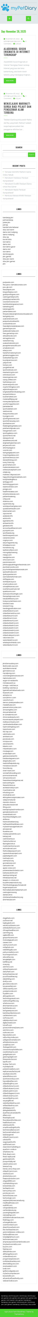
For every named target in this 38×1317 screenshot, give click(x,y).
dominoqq (23, 1296)
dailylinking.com (9, 979)
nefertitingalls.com (10, 950)
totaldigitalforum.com (11, 1237)
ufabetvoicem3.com (10, 1096)
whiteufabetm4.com (10, 1105)
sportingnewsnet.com (11, 419)
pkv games (7, 256)
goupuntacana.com (10, 938)
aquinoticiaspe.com (10, 389)
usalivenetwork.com (10, 319)
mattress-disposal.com (11, 475)
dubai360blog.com (10, 460)
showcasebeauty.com (11, 717)
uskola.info (7, 1140)
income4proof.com (10, 955)
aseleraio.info (8, 516)
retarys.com (7, 350)
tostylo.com (7, 365)
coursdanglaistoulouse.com (13, 676)
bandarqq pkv (8, 218)
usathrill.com (7, 1205)
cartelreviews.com (10, 1015)
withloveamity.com (10, 989)
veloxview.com (8, 638)
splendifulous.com (10, 1076)
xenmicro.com (8, 967)
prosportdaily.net (9, 1161)
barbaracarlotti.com (10, 873)
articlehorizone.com (10, 1042)
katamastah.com (9, 511)
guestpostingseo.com (11, 294)
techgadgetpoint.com (11, 453)
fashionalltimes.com (10, 1234)
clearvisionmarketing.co (11, 1147)
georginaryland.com (10, 812)
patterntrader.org (9, 496)
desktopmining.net (10, 875)
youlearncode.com (10, 991)
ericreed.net (7, 829)
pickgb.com (7, 489)
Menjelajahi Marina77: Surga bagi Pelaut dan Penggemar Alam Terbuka (17, 108)
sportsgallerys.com (10, 433)
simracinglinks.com (10, 710)
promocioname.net (10, 775)
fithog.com (7, 807)
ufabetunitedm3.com (11, 623)
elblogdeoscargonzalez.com (13, 797)
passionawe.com (9, 562)
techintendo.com (9, 1008)
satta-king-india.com (10, 1037)
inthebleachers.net (10, 878)
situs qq (6, 237)
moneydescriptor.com (11, 402)
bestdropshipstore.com (11, 1013)
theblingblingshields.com (12, 426)
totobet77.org (8, 606)
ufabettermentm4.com (11, 613)
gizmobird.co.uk (9, 671)
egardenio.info (8, 521)
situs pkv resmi (8, 259)
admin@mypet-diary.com (12, 41)
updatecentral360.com (11, 509)
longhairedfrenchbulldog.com (14, 392)
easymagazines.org (10, 543)
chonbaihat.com (9, 795)
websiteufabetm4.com (11, 1103)
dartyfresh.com (8, 972)
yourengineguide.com (11, 1213)
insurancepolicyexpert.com (13, 719)
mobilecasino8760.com (12, 834)
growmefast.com (9, 465)
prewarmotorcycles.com (12, 707)
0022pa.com (7, 741)
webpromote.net (9, 800)
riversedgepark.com (10, 940)
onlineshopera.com (10, 969)
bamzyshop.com (9, 1191)
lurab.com (6, 1269)
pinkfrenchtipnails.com (11, 428)
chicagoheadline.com (11, 930)
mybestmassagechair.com (13, 827)
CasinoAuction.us (9, 841)
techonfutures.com (10, 1196)
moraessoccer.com (10, 766)
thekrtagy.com (8, 1220)
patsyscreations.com (11, 952)
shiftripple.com (8, 579)
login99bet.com (9, 923)
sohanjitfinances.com (11, 587)
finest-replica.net (9, 1157)
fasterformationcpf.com (12, 353)
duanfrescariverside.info (12, 1113)
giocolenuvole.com (10, 984)
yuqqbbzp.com (8, 1045)
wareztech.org (8, 341)
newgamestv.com (9, 431)
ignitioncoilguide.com (11, 1271)
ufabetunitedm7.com (11, 625)
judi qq (5, 225)
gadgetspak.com (9, 1054)
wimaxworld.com (9, 778)
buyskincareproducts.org (12, 883)
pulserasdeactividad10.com (13, 870)
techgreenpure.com (10, 1011)
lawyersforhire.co (9, 394)
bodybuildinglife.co (10, 479)
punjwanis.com (8, 282)
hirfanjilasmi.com (9, 545)
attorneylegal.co (9, 448)
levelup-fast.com (9, 1064)
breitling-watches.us (10, 688)
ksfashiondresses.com (11, 494)
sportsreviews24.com (11, 458)
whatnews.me (8, 1152)
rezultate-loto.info (9, 1074)
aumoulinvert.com (9, 848)
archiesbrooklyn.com (10, 788)
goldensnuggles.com (11, 355)
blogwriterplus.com (10, 292)
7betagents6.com (9, 1047)
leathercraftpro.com (10, 550)
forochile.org (7, 768)
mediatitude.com (9, 705)
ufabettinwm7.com (10, 618)
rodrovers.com (8, 1032)
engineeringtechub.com (11, 443)
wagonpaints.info (9, 1142)
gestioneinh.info (9, 1159)
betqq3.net (7, 836)
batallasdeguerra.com (11, 758)
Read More (9, 79)
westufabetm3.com (10, 640)
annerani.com (8, 737)
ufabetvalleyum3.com (11, 635)
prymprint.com (8, 531)
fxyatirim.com (8, 993)
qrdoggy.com (8, 482)
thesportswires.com (10, 414)
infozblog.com (8, 792)
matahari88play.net (10, 399)
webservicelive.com (10, 1281)
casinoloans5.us (9, 839)
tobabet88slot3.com (10, 599)
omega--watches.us (10, 685)
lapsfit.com (7, 1062)
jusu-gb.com (7, 287)
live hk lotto (7, 239)
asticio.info (7, 518)
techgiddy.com (8, 316)
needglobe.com (9, 557)
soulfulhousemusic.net (11, 589)
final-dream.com (9, 1154)
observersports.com (10, 384)
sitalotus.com (8, 501)
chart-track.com (9, 771)
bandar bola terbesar (10, 227)
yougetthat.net (8, 367)
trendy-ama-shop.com (11, 1169)
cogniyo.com (8, 540)
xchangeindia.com (9, 1222)
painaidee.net (8, 406)
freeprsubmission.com (11, 1178)
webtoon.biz (7, 411)
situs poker (32, 1304)
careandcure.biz (9, 538)
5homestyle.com (9, 900)
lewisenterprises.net (10, 974)
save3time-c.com (9, 698)
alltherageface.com (10, 1254)
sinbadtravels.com (10, 336)
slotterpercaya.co (9, 582)
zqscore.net (7, 513)
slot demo (7, 242)
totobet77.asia (8, 604)
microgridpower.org (10, 552)
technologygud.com (10, 484)
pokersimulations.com (11, 1069)
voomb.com (7, 450)
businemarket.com (10, 397)
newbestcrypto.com (10, 372)
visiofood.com (8, 1174)
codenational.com (9, 1256)
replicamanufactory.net (11, 1071)
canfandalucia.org (9, 1210)
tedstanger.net (8, 1135)
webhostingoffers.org (11, 1001)
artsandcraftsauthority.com (13, 1278)
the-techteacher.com (11, 1230)
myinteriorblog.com (10, 1183)
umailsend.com (8, 348)
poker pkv (6, 222)
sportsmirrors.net (9, 436)
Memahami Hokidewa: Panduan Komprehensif (15, 179)
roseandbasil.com (9, 814)
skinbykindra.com (9, 1251)
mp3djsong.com (9, 673)
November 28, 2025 (12, 39)
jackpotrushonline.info (11, 321)
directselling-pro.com (11, 1264)
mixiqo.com (7, 555)
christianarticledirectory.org (13, 897)
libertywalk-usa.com (10, 666)
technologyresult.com (11, 998)
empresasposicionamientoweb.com (16, 1242)
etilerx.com (7, 1115)
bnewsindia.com (9, 1186)
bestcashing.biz (8, 783)
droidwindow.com (9, 1176)
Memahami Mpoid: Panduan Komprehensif (14, 191)
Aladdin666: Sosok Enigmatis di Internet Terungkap (17, 52)
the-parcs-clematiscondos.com (15, 285)
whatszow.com (8, 1003)
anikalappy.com (9, 1108)
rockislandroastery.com (11, 1261)
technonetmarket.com (11, 1132)
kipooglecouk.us (9, 844)
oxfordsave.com (9, 375)
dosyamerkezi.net (9, 712)
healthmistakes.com (10, 492)
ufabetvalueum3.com (11, 1088)
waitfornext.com (9, 1144)
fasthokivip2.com (9, 382)
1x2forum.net (8, 920)
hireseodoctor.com (10, 1059)
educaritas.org (8, 957)
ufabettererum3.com (10, 611)
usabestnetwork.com (11, 343)
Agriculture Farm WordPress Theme (17, 1312)
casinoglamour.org (10, 892)
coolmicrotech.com (10, 1225)
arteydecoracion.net (10, 805)
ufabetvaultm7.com (10, 1091)
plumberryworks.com (11, 567)
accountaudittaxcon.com (12, 528)
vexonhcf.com (8, 700)
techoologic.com (9, 1198)
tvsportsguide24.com (11, 455)
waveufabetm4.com (10, 1098)
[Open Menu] (9, 18)
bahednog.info (8, 307)
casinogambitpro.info (11, 297)
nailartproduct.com (10, 1020)
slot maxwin (11, 1300)
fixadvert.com (8, 693)
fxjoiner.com (7, 1249)
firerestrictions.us (9, 785)
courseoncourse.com (11, 302)
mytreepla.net (8, 1067)
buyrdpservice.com (10, 360)
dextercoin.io (7, 895)
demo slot (7, 244)
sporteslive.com (9, 423)
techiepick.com (8, 1188)
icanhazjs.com (8, 858)
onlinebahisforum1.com (11, 928)
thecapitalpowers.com (11, 596)
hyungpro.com (8, 416)
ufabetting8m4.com (10, 1084)
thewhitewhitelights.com (12, 817)
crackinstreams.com (10, 1052)
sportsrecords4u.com (11, 1079)
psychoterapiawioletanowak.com (15, 569)
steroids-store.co (9, 802)
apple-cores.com (9, 868)
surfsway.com (8, 1018)
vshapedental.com (10, 1208)
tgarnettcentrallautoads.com (13, 690)
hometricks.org (8, 548)
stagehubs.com (8, 918)
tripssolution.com (9, 1035)
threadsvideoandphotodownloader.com (18, 314)
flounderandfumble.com (12, 1120)
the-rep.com (7, 732)
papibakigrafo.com (10, 856)
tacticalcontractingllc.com (12, 594)
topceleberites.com (10, 1081)
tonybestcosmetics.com (12, 1244)
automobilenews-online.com (13, 1232)
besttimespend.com (10, 535)
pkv (4, 264)
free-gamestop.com (10, 333)
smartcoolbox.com (10, 584)
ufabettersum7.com (10, 616)
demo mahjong (8, 235)
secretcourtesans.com (11, 925)
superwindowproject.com (12, 853)
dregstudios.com (9, 761)
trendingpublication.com (12, 608)
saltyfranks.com (9, 734)
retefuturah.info (8, 1125)
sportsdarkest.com (10, 409)
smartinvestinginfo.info (11, 1127)
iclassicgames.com (10, 377)
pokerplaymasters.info (11, 299)
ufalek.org (6, 472)
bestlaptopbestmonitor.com (13, 810)
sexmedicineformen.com (12, 577)
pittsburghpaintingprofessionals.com (16, 565)
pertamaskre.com (9, 311)
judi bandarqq (8, 220)
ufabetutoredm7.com (11, 633)
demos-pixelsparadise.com (13, 702)
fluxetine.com (8, 831)
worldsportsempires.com (12, 506)
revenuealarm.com (10, 1266)
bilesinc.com (7, 746)
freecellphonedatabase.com (13, 326)
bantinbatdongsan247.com (13, 304)
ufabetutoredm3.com (11, 630)
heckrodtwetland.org (10, 822)
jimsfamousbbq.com (10, 663)
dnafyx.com (7, 981)
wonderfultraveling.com (12, 773)
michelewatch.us (9, 683)
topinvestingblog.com (11, 727)
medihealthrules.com (11, 1203)
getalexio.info (8, 526)
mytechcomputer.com (11, 1273)
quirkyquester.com (10, 574)
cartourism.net (8, 866)
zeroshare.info (8, 744)
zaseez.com (7, 942)
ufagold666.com (9, 1181)
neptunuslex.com (9, 678)
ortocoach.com (8, 560)
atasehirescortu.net (10, 440)
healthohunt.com (9, 1122)
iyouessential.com (9, 986)
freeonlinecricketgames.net (13, 780)
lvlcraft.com (7, 1025)
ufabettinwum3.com (10, 621)
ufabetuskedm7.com (10, 628)
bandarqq (4, 1296)
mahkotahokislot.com (11, 467)
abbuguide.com (9, 996)
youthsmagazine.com (11, 404)
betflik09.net (7, 962)
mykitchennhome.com (11, 846)
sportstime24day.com (11, 421)
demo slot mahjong (10, 232)
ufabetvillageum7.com (11, 1093)
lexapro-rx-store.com (11, 880)
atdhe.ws (6, 819)
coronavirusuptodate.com (12, 1049)
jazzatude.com (8, 739)
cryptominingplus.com (11, 387)
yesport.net (7, 363)
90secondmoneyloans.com (13, 1028)
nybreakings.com (9, 1215)
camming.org (8, 933)
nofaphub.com (8, 947)
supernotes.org (8, 504)
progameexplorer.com (11, 1259)
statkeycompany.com (11, 722)
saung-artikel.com (9, 380)
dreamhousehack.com (11, 1227)
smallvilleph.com (9, 754)
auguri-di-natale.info (10, 681)
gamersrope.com (9, 329)
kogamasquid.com (10, 887)
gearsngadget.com (10, 1057)
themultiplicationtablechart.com (15, 890)
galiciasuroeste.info (10, 756)
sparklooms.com (9, 591)
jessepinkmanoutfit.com (12, 346)
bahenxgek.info (8, 309)
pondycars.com (9, 1193)
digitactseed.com (9, 1023)
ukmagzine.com (9, 338)
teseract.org (7, 1166)
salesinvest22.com (10, 1164)
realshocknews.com (10, 487)
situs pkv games (9, 261)
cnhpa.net (6, 499)
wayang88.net (8, 1101)
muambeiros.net (9, 790)
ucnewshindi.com (9, 324)
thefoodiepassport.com (12, 851)
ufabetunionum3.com (11, 1086)
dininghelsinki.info (9, 1110)
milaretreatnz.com (10, 749)
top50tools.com (9, 729)
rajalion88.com (8, 935)
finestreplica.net (9, 1118)
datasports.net (8, 438)
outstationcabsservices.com (13, 1217)
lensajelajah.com (9, 959)
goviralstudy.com (9, 863)
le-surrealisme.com (10, 715)
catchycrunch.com (10, 945)
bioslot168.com (8, 1276)
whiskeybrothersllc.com (12, 642)
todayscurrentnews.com (12, 601)
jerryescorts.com (9, 445)
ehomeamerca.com (10, 1006)
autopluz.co (7, 695)
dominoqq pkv (8, 254)
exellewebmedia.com (11, 331)
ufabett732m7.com (10, 1171)
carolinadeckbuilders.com (12, 724)
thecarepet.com (9, 290)
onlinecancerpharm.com (12, 470)
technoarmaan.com (10, 1239)
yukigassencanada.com (11, 1040)
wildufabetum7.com (10, 645)
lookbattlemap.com (10, 358)
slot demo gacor (9, 247)
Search (19, 147)
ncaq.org (6, 964)
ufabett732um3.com (10, 1137)
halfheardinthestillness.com (13, 824)
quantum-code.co (9, 1149)
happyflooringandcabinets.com (14, 477)
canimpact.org (8, 861)
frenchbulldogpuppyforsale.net (14, 885)
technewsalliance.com (11, 1130)
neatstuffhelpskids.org (11, 763)
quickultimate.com (10, 572)
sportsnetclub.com (10, 370)
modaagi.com (8, 751)
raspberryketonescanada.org (13, 1200)
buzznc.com (7, 1247)
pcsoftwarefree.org (10, 976)
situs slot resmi (8, 230)
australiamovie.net (10, 668)
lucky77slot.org (8, 462)
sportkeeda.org (8, 533)
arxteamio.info (8, 523)
